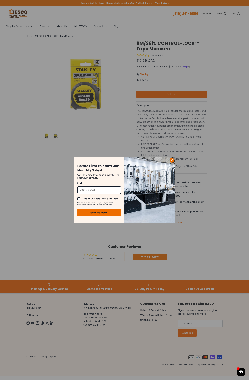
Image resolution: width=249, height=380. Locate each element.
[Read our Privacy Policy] (119, 203)
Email (79, 183)
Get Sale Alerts (99, 212)
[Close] (171, 160)
